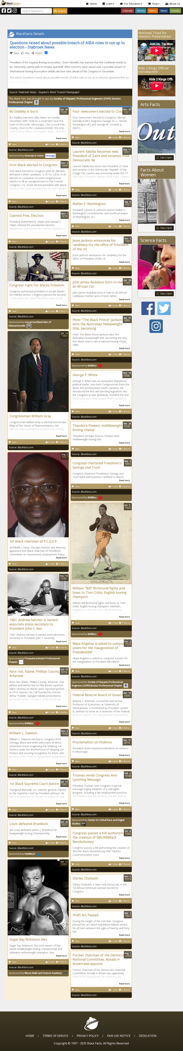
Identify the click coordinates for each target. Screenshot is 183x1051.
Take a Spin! (166, 157)
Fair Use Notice (118, 1036)
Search (62, 11)
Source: (21, 149)
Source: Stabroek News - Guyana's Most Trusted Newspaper (44, 92)
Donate (175, 10)
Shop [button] (155, 3)
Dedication (148, 1036)
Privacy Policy (88, 1036)
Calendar (128, 10)
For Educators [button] (132, 3)
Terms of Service (55, 1036)
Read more (61, 138)
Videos (153, 10)
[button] (18, 1046)
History (141, 10)
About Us (174, 3)
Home (93, 3)
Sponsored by (26, 155)
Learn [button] (109, 3)
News (163, 10)
